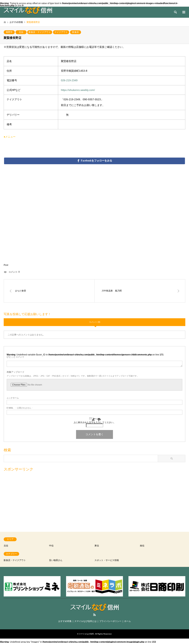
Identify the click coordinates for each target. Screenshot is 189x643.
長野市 (9, 32)
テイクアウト (61, 32)
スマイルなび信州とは (85, 621)
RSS (94, 614)
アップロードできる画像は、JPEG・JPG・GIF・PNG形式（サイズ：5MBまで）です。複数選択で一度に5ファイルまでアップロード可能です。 (73, 376)
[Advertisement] (94, 500)
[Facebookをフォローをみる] (94, 160)
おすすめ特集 (65, 621)
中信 (51, 545)
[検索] (175, 12)
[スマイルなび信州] (28, 10)
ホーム (127, 621)
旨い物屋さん (55, 560)
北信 (21, 32)
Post (6, 265)
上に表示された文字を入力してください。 (94, 422)
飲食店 (75, 32)
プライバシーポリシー (110, 621)
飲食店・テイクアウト (40, 32)
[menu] (183, 12)
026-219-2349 (69, 80)
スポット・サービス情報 (106, 560)
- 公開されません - (19, 408)
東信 (96, 545)
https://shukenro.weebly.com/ (78, 89)
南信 (142, 545)
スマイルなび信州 (86, 634)
